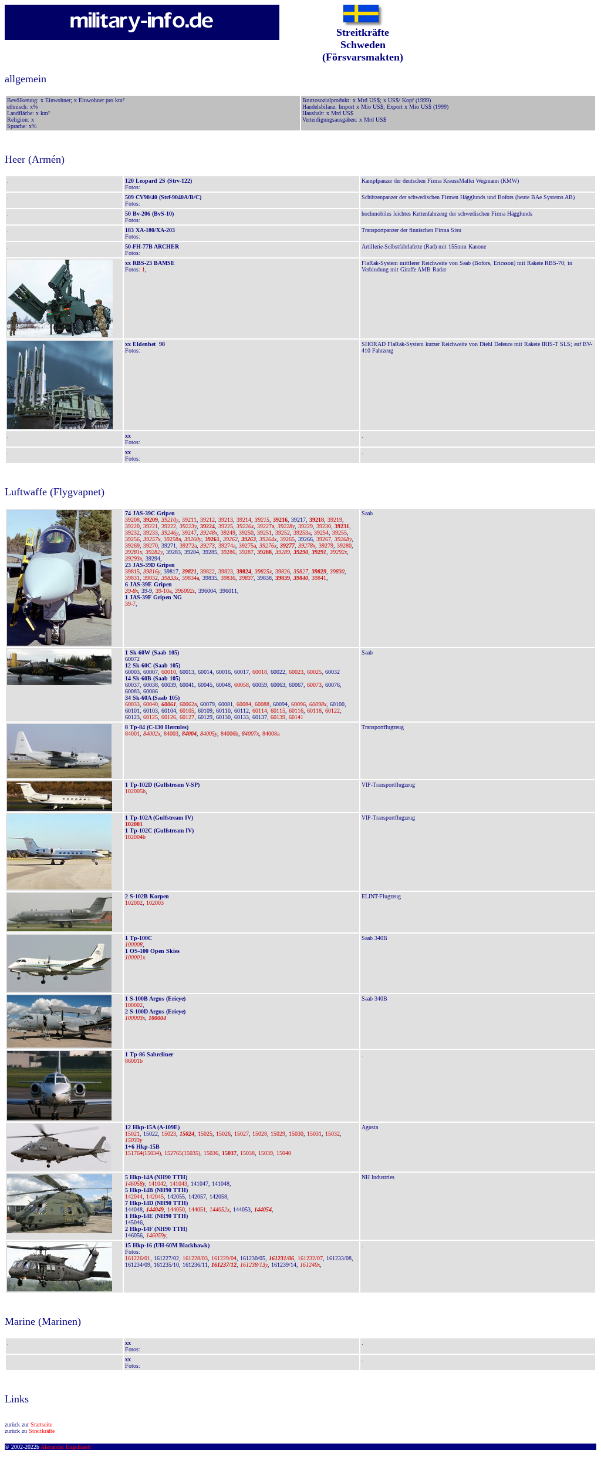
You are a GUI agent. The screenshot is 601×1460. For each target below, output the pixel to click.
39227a (265, 526)
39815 (132, 571)
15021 (132, 1133)
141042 (157, 1183)
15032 (332, 1133)
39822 (207, 571)
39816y (151, 571)
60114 (259, 710)
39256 (132, 539)
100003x (135, 1018)
